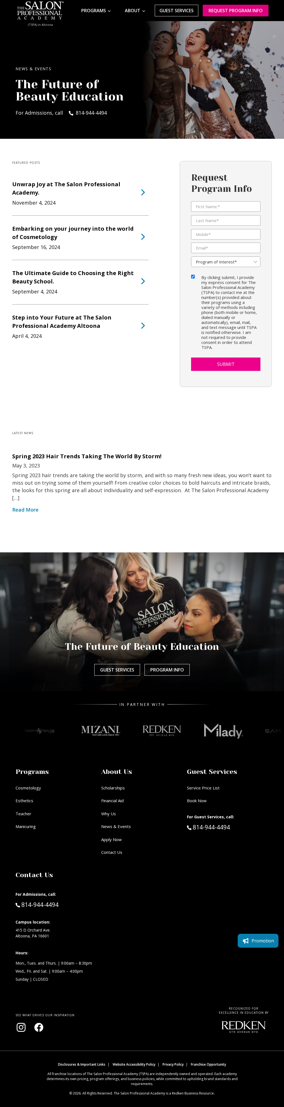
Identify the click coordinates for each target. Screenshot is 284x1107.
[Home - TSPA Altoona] (40, 10)
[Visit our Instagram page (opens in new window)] (21, 1027)
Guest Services (176, 10)
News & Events (116, 826)
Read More (25, 509)
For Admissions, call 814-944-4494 (61, 112)
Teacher (23, 813)
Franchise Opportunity (208, 1064)
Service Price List (203, 788)
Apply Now (111, 839)
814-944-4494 (222, 827)
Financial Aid (112, 800)
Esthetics (24, 800)
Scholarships (113, 788)
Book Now (197, 800)
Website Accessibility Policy (134, 1064)
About (132, 10)
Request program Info (236, 10)
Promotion (263, 941)
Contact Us (111, 852)
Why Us (108, 813)
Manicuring (26, 826)
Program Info (167, 670)
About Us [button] (116, 772)
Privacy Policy (173, 1064)
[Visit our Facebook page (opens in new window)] (38, 1027)
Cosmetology (28, 788)
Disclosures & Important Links (81, 1064)
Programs (93, 10)
